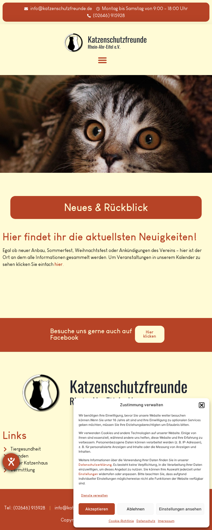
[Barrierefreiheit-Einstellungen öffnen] (11, 461)
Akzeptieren (96, 509)
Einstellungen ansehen (180, 509)
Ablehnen (136, 509)
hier (59, 264)
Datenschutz (146, 521)
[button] (201, 405)
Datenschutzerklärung (95, 465)
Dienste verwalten (94, 495)
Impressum (166, 521)
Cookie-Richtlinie (121, 521)
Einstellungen (88, 474)
